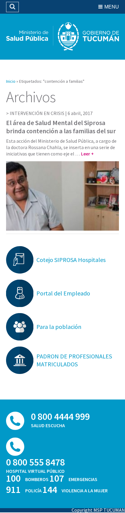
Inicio (10, 81)
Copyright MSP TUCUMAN (98, 510)
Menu (111, 6)
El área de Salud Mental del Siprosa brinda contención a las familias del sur (61, 126)
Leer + (87, 154)
